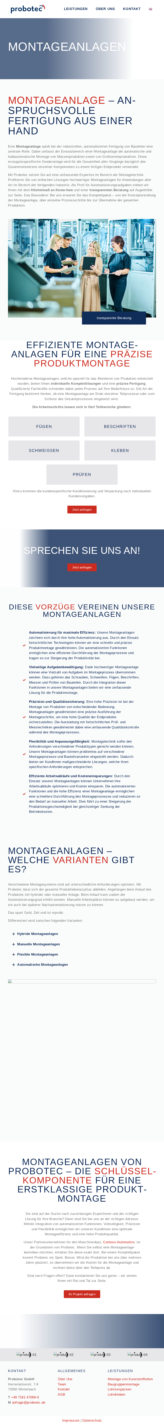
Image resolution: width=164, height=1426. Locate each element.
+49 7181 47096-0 (25, 1397)
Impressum (71, 1420)
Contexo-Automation (118, 1242)
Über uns (105, 9)
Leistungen (76, 9)
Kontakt (132, 9)
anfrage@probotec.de (28, 1402)
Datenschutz (92, 1420)
